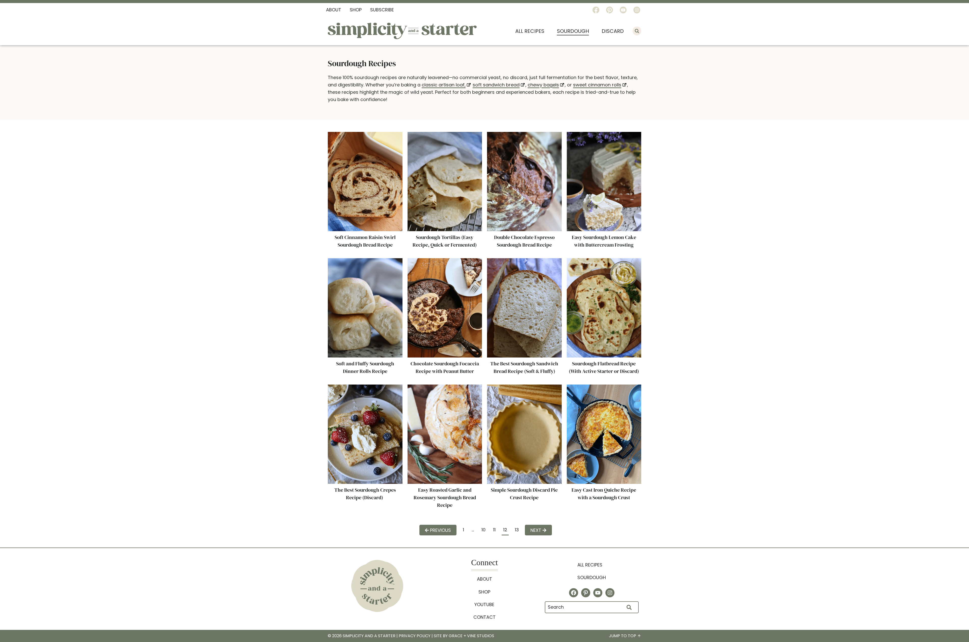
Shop (356, 10)
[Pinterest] (609, 10)
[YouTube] (623, 10)
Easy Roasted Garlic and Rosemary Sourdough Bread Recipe (445, 497)
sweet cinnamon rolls (597, 85)
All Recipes (529, 31)
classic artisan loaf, (444, 85)
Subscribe (382, 10)
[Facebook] (596, 10)
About (333, 10)
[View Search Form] (637, 31)
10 (483, 530)
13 (517, 530)
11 (494, 530)
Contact (484, 617)
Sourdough (573, 31)
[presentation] (365, 181)
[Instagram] (636, 10)
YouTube (484, 604)
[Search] (629, 607)
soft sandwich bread (496, 85)
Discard (613, 31)
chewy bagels (543, 85)
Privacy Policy (414, 636)
